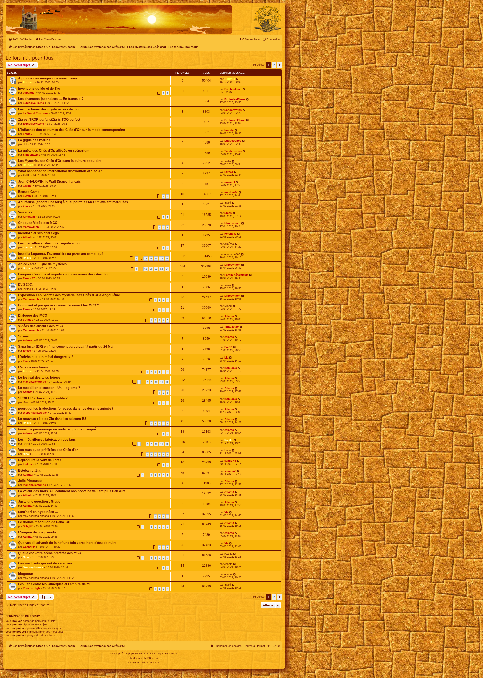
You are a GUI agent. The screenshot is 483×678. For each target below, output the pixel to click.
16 (167, 258)
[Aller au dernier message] (237, 78)
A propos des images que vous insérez (48, 78)
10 (156, 382)
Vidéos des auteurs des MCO (40, 326)
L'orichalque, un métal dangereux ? (45, 357)
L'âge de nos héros (33, 367)
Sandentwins (233, 109)
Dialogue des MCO (32, 315)
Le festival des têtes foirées (39, 377)
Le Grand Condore (35, 113)
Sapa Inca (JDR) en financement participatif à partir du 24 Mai (65, 346)
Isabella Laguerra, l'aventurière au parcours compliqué (60, 254)
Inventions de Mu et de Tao (39, 88)
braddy (27, 133)
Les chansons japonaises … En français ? (51, 99)
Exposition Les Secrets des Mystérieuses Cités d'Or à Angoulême (69, 295)
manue (27, 247)
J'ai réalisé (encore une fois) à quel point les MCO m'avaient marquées (73, 202)
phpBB (132, 653)
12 (145, 258)
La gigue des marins (34, 140)
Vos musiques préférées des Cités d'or (48, 450)
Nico (26, 453)
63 (161, 268)
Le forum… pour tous (29, 58)
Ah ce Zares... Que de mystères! (43, 264)
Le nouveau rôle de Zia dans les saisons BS (52, 419)
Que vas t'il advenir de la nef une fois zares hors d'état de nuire (67, 543)
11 (161, 382)
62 (156, 268)
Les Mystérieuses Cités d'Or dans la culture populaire (59, 161)
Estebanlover (233, 89)
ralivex (228, 171)
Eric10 (27, 350)
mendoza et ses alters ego (38, 233)
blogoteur (25, 574)
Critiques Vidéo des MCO (37, 223)
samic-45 (230, 460)
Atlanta (27, 237)
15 (161, 258)
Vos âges (25, 212)
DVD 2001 (25, 285)
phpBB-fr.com (150, 658)
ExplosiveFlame (33, 102)
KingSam (29, 216)
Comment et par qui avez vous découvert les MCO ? (58, 305)
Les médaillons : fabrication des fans (47, 439)
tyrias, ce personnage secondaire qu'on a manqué (57, 429)
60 (145, 268)
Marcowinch (31, 226)
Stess (228, 213)
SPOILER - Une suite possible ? (43, 398)
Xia (226, 512)
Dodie (27, 268)
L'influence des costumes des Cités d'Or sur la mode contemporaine (71, 130)
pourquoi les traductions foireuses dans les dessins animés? (65, 408)
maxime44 (231, 192)
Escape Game (28, 192)
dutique (28, 319)
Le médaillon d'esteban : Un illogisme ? (49, 388)
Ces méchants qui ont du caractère (45, 563)
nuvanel (229, 182)
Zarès (26, 206)
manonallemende (34, 381)
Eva (25, 361)
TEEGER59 (231, 326)
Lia (226, 357)
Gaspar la (29, 546)
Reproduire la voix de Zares (39, 460)
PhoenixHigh (31, 588)
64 (167, 268)
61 (151, 268)
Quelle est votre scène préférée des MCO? (50, 553)
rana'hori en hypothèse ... (38, 512)
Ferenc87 (230, 233)
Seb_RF (28, 526)
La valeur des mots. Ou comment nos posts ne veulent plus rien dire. (72, 491)
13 (151, 258)
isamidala (230, 367)
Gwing (27, 185)
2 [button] (274, 65)
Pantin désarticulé (236, 274)
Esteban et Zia (29, 470)
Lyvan (27, 195)
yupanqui (29, 92)
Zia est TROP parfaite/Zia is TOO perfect (49, 119)
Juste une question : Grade (39, 501)
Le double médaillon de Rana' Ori (44, 522)
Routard (28, 82)
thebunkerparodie (35, 412)
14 (156, 258)
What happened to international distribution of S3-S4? (60, 171)
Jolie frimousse (30, 481)
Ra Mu (27, 257)
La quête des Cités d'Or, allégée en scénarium (53, 150)
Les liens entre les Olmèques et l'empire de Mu (54, 584)
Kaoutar (28, 474)
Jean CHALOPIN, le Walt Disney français (49, 181)
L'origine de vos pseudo (37, 532)
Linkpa (27, 464)
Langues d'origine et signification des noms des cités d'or (63, 274)
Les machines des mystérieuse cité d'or (49, 109)
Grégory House (33, 567)
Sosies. (24, 336)
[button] (279, 65)
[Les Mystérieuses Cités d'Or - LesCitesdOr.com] (268, 19)
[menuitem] (13, 39)
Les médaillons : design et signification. (49, 243)
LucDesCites (232, 140)
